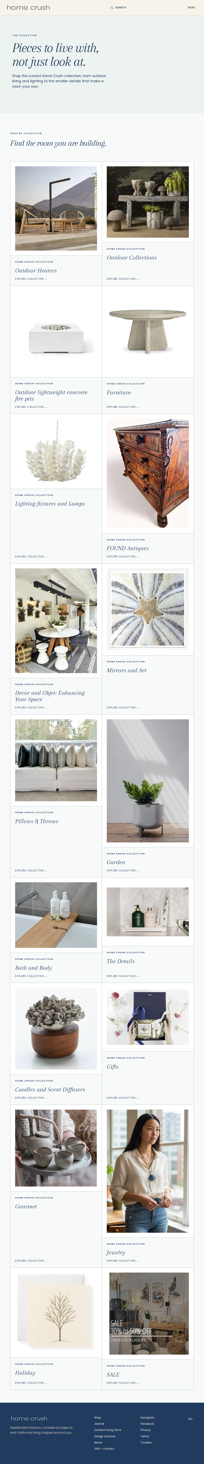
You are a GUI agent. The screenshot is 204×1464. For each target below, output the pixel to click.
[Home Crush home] (28, 7)
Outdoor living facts (107, 1430)
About (98, 1442)
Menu (191, 7)
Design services (105, 1436)
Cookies (146, 1442)
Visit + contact (104, 1449)
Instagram (147, 1418)
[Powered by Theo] (190, 1419)
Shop (97, 1418)
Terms (145, 1436)
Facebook (147, 1424)
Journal (99, 1424)
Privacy (146, 1430)
